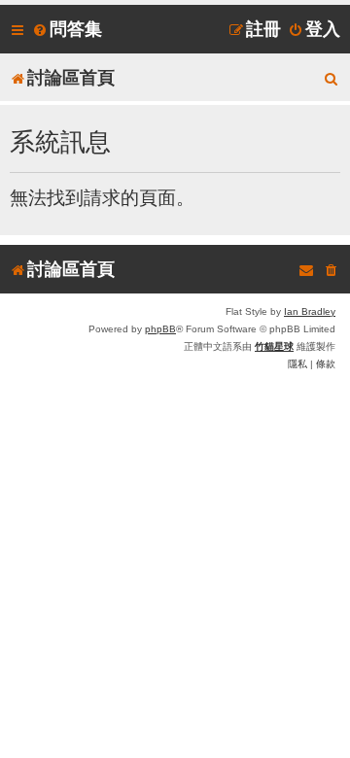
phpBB (160, 329)
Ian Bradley (309, 311)
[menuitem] (67, 30)
